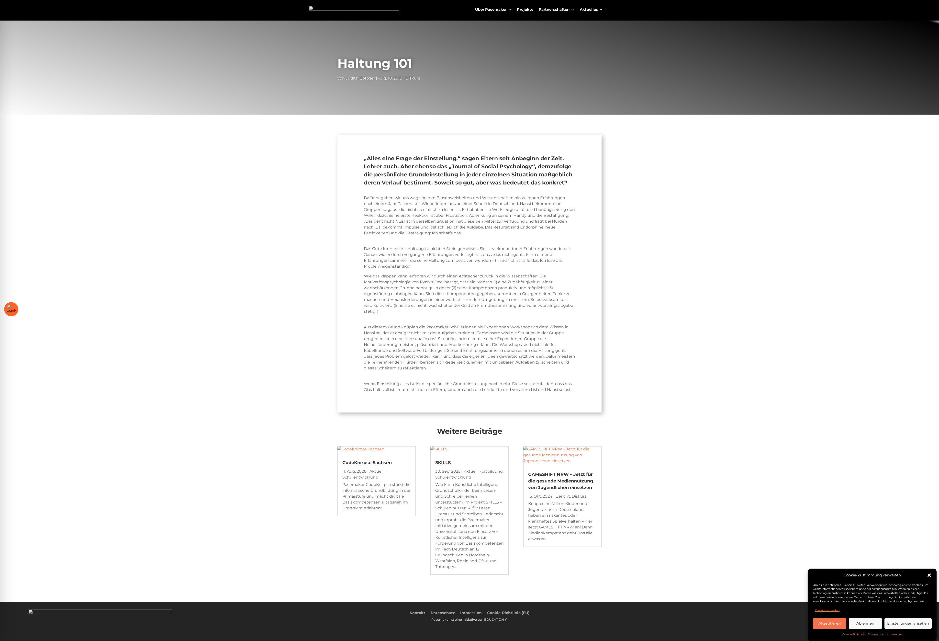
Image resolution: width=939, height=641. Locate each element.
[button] (929, 575)
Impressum (894, 634)
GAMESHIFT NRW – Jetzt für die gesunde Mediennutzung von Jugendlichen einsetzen (560, 481)
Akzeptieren (829, 623)
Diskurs (412, 78)
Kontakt (417, 612)
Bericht (563, 496)
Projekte (525, 10)
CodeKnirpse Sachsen (367, 462)
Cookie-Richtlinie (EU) (508, 612)
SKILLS (443, 462)
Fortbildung (491, 471)
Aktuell (376, 471)
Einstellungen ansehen (908, 623)
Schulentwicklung (360, 477)
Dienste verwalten (827, 610)
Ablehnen (865, 623)
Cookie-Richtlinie (853, 634)
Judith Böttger (360, 78)
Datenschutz (876, 634)
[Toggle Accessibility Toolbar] (11, 309)
